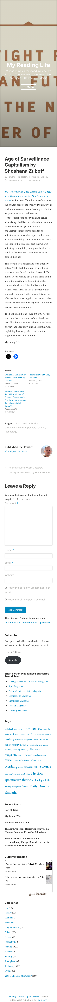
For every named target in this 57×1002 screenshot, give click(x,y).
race (41, 760)
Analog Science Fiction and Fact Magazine (28, 681)
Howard (11, 177)
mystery (28, 754)
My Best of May (13, 816)
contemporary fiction (27, 734)
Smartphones (11, 961)
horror (23, 744)
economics (11, 427)
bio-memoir (18, 729)
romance (28, 766)
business (36, 423)
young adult (16, 786)
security (17, 774)
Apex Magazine (16, 686)
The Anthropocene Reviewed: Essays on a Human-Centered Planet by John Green (27, 830)
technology (11, 431)
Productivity (10, 941)
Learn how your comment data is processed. (28, 622)
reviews (20, 767)
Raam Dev (42, 1000)
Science (8, 951)
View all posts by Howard (16, 451)
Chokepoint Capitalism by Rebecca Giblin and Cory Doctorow (15, 377)
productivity (23, 760)
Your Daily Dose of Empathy (18, 975)
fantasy (9, 739)
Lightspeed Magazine (19, 700)
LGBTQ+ (25, 749)
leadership (8, 749)
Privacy (8, 936)
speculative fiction (18, 779)
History (24, 177)
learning (16, 749)
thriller (48, 780)
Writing (8, 970)
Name (9, 550)
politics (31, 427)
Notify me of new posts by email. (26, 599)
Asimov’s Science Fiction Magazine (25, 690)
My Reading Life (28, 65)
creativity (40, 734)
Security (8, 956)
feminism (19, 739)
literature (35, 749)
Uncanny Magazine (18, 710)
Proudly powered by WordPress (24, 996)
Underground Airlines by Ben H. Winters (29, 473)
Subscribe (13, 660)
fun (25, 739)
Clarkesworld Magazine (20, 695)
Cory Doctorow (12, 884)
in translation (31, 745)
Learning (9, 917)
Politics (32, 177)
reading (41, 427)
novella (36, 755)
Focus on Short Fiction (17, 822)
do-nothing (47, 734)
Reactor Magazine (17, 705)
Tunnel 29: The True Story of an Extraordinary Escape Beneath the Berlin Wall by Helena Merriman (27, 842)
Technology (42, 177)
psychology (33, 759)
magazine (11, 754)
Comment (11, 503)
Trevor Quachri (11, 871)
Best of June (11, 810)
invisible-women (42, 745)
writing (8, 786)
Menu (30, 87)
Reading (8, 946)
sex (22, 773)
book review (23, 423)
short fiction (33, 773)
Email (9, 563)
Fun (6, 907)
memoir (21, 755)
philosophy (42, 755)
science (35, 766)
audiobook (9, 729)
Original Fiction (12, 927)
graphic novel (32, 739)
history (22, 427)
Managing (9, 922)
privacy (15, 760)
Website (9, 575)
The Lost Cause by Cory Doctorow (25, 468)
